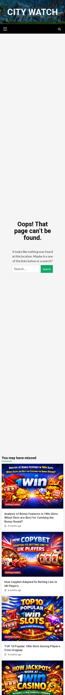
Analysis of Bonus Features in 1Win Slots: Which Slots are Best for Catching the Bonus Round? (31, 517)
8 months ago (14, 526)
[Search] (59, 29)
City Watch (32, 12)
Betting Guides (12, 504)
